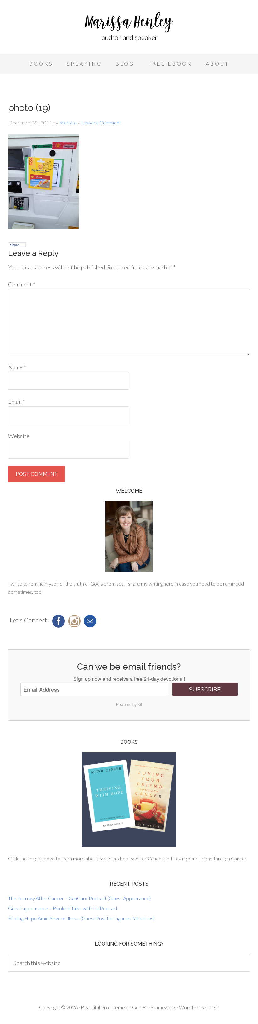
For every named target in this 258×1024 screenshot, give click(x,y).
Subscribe (205, 689)
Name (17, 367)
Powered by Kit (129, 704)
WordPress (191, 1007)
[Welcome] (129, 536)
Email (16, 401)
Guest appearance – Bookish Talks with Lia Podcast (63, 908)
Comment (21, 284)
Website (19, 435)
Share (14, 245)
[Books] (129, 799)
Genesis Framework (154, 1007)
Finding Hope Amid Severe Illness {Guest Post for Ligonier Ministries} (81, 918)
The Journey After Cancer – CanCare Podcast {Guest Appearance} (79, 898)
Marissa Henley (129, 28)
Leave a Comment (101, 122)
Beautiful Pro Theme (103, 1007)
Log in (213, 1007)
